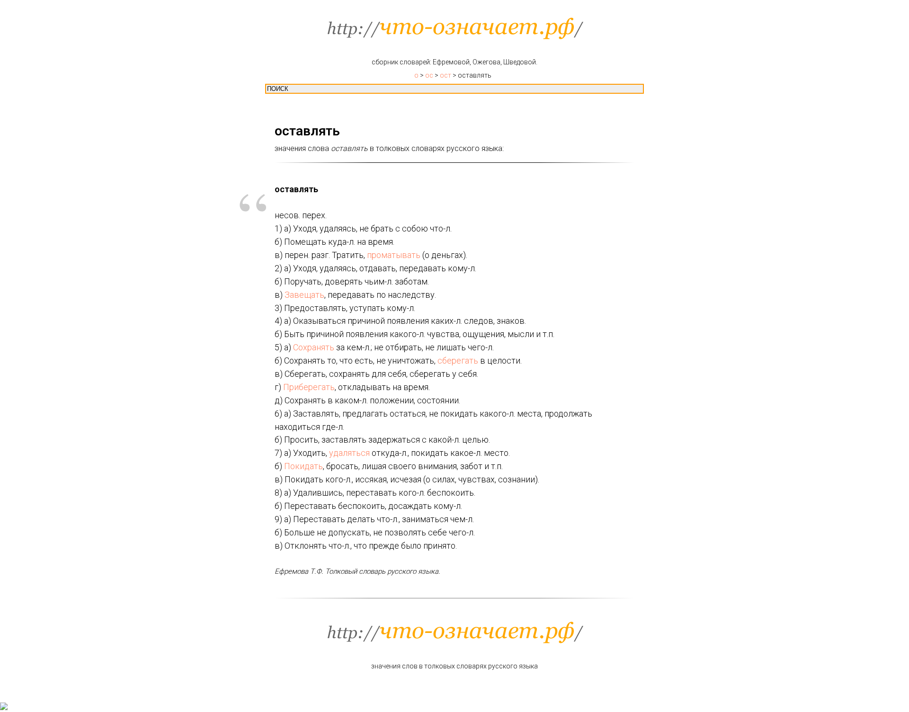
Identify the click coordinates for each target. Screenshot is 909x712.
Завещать (304, 295)
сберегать (457, 360)
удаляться (349, 453)
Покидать (303, 466)
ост (445, 75)
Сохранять (313, 347)
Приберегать (309, 387)
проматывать (393, 255)
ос (429, 75)
